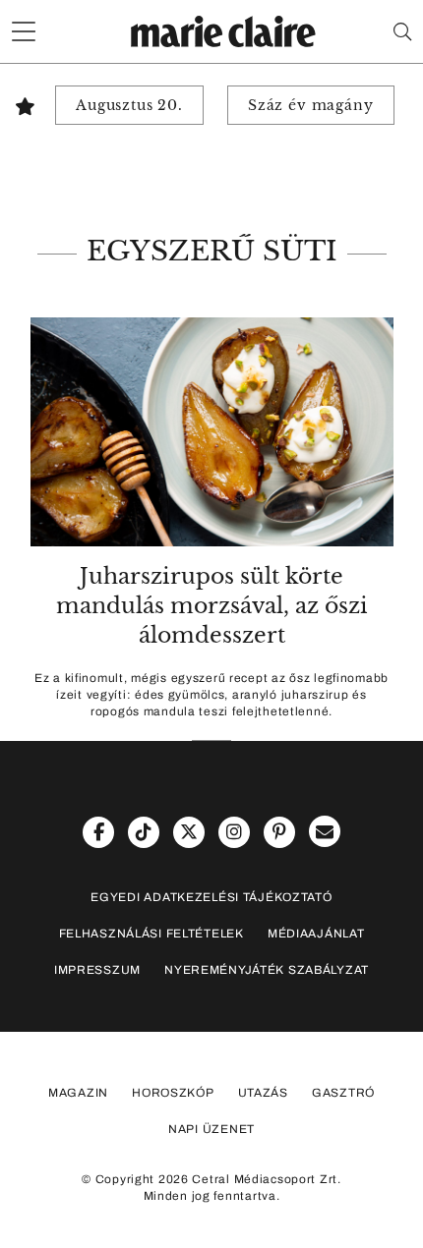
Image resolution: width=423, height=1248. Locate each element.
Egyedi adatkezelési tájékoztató (211, 897)
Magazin (78, 1093)
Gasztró (343, 1093)
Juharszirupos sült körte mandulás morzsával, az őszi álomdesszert (212, 606)
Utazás (263, 1093)
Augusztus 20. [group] (129, 105)
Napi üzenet (211, 1129)
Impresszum (97, 970)
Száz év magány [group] (311, 105)
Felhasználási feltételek (151, 933)
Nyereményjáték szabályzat (266, 970)
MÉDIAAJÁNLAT (316, 933)
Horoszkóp (172, 1093)
